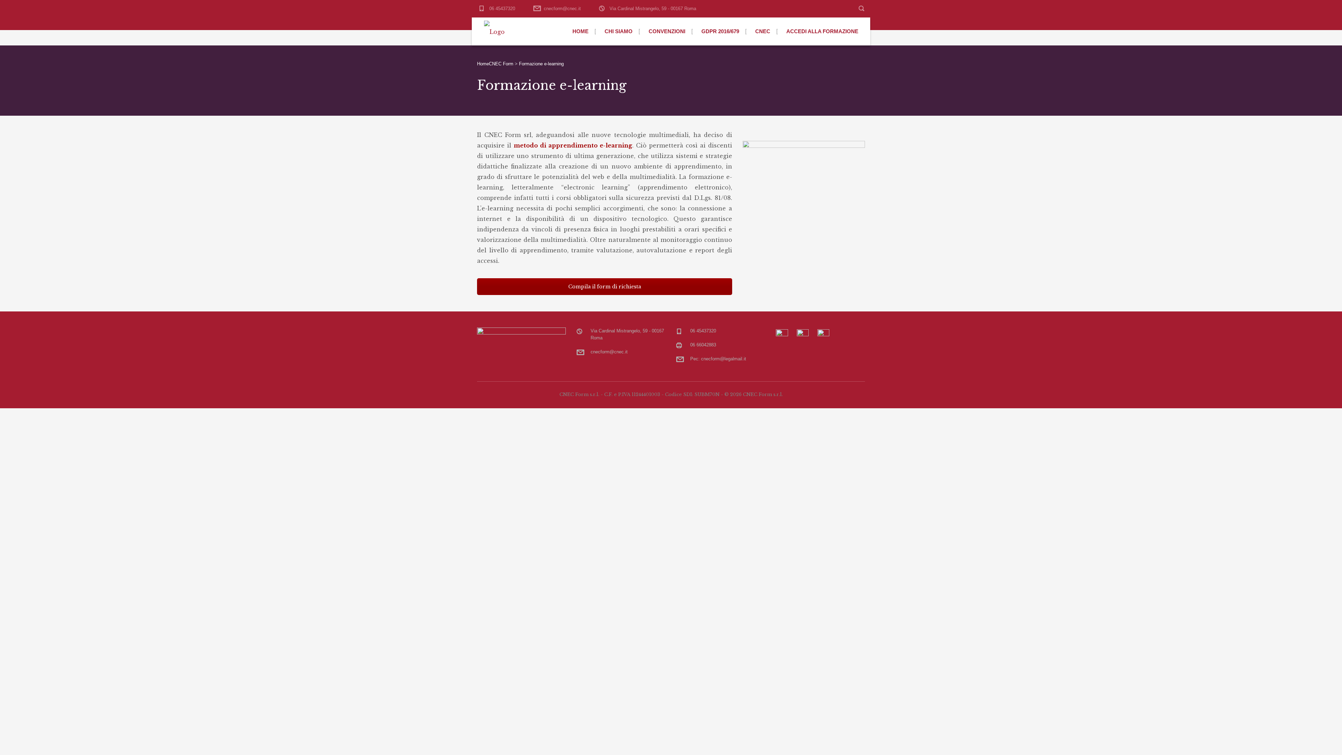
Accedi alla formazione (822, 31)
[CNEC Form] (494, 31)
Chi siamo (619, 31)
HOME (580, 31)
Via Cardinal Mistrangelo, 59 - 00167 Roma (652, 8)
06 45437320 (502, 8)
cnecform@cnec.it (562, 8)
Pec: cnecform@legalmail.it (718, 358)
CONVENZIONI (667, 31)
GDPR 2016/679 (720, 31)
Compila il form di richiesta (604, 286)
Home (483, 63)
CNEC (762, 31)
